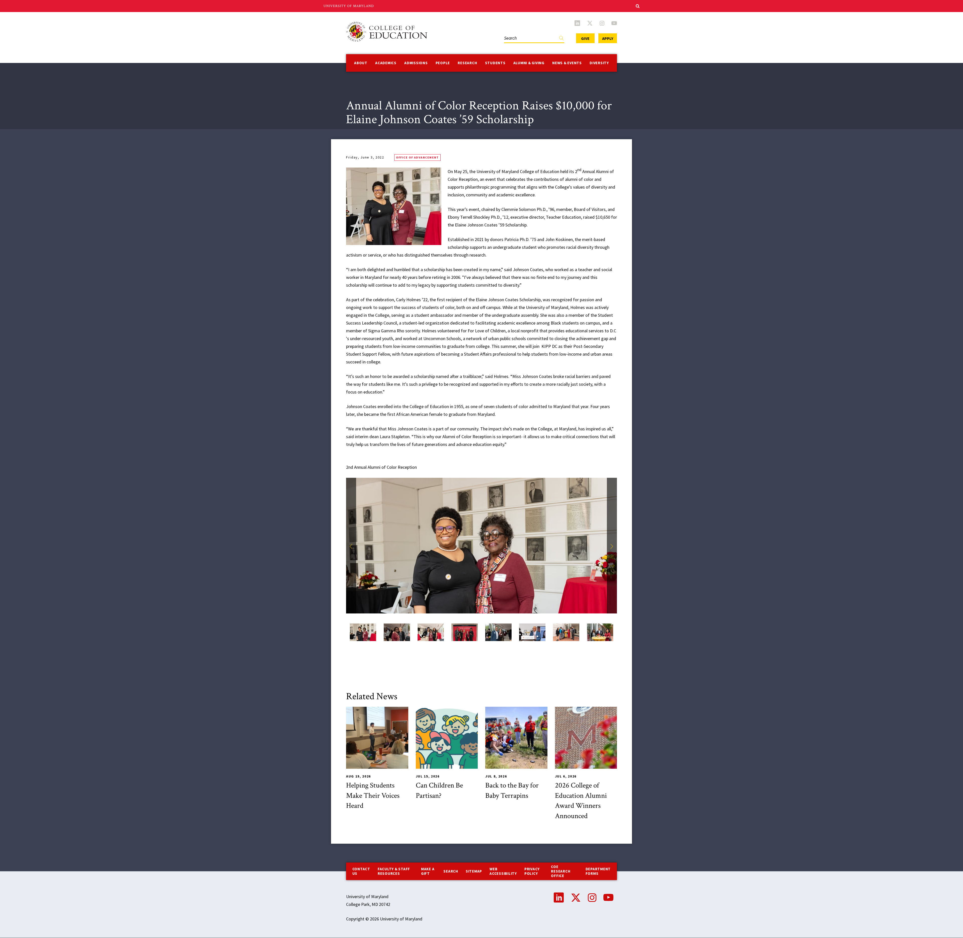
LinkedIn (577, 23)
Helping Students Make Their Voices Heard (372, 795)
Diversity (599, 62)
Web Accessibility (503, 871)
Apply (607, 38)
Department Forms (598, 871)
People (443, 62)
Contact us (361, 871)
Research (467, 62)
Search (509, 33)
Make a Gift (428, 871)
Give (585, 38)
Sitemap (474, 871)
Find (561, 39)
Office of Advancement (417, 157)
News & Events (567, 62)
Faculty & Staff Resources (394, 871)
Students (495, 62)
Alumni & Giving (528, 62)
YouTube (614, 23)
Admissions (416, 62)
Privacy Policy (532, 871)
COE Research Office (560, 871)
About (360, 62)
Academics (385, 62)
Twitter (590, 23)
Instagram (602, 23)
